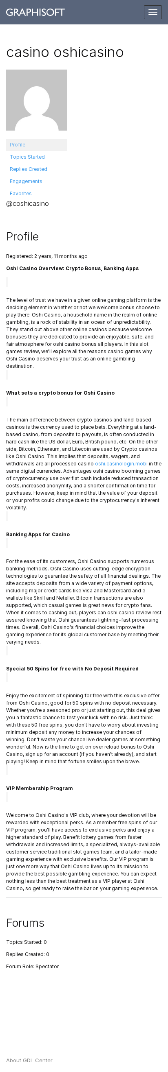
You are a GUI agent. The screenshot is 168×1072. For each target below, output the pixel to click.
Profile (17, 145)
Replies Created (28, 169)
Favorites (21, 193)
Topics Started (27, 157)
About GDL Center (29, 1060)
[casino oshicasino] (36, 103)
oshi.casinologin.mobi (121, 464)
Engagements (26, 181)
